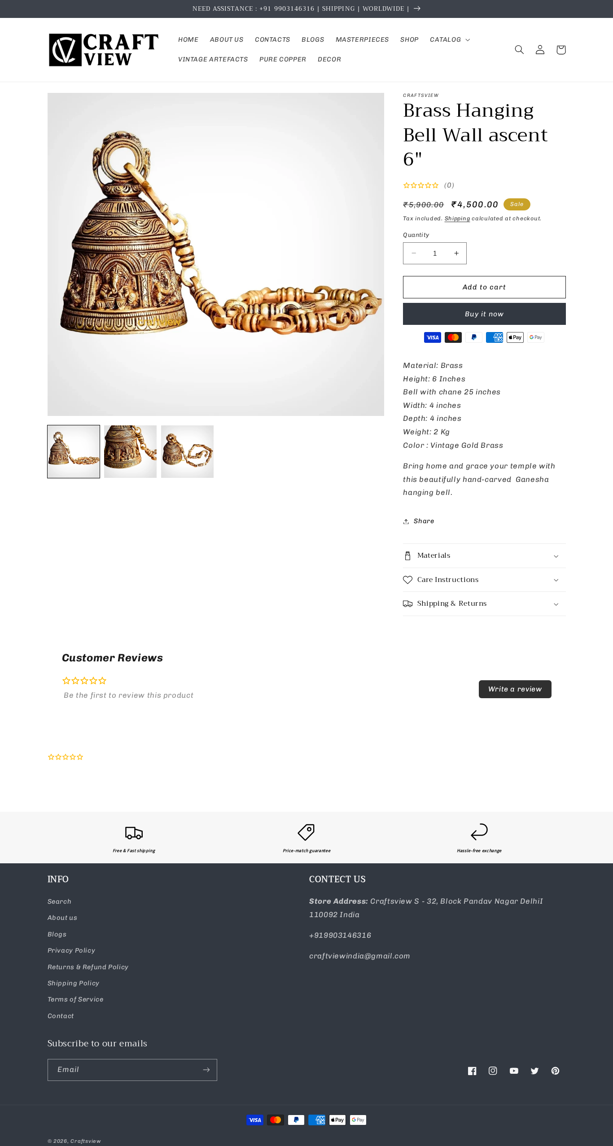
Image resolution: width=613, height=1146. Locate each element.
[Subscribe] (206, 1070)
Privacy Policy (72, 950)
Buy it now (484, 314)
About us (63, 918)
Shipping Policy (74, 983)
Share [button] (424, 521)
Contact (61, 1016)
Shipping (457, 218)
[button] (448, 40)
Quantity (416, 234)
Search (60, 901)
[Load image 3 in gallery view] (187, 451)
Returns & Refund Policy (88, 967)
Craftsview (85, 1141)
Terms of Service (76, 999)
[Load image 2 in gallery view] (130, 451)
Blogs (57, 934)
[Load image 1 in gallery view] (74, 451)
